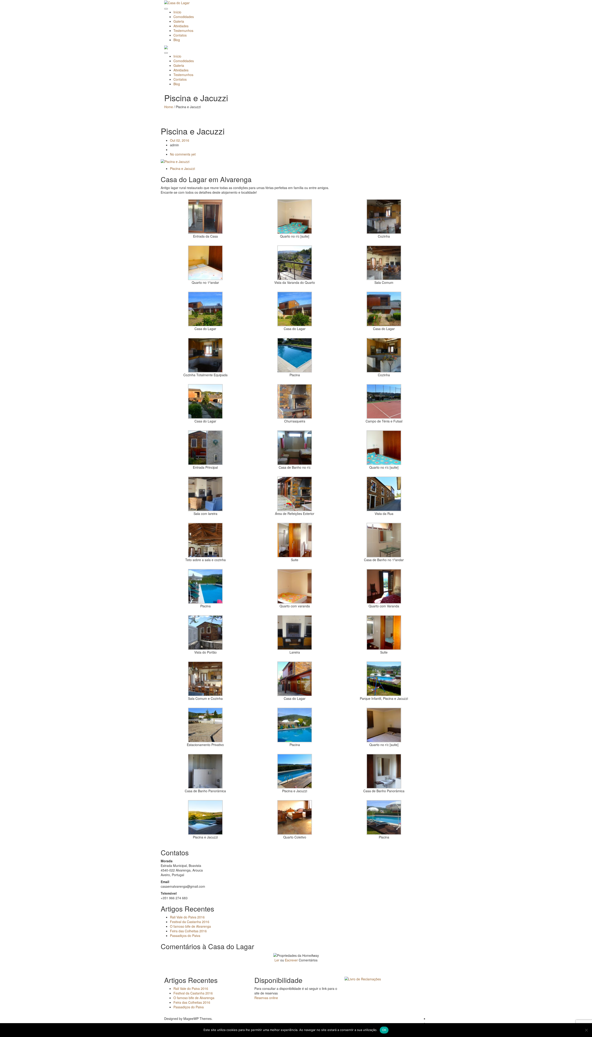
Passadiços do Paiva (185, 935)
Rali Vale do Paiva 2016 (187, 917)
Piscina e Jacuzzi (182, 168)
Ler (276, 960)
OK (384, 1030)
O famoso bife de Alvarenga (190, 926)
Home (168, 106)
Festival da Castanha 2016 (189, 921)
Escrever (291, 960)
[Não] (586, 1030)
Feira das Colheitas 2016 (188, 931)
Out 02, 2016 (179, 140)
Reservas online (266, 997)
